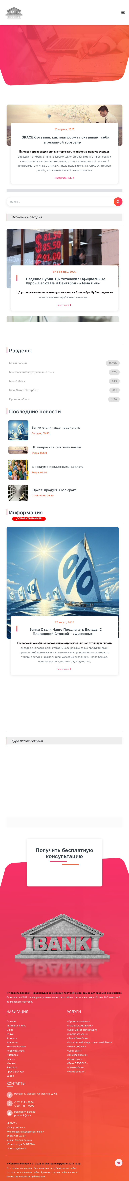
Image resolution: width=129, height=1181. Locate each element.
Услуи (10, 1033)
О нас (10, 1029)
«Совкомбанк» (76, 1067)
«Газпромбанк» (16, 1127)
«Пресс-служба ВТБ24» (21, 1144)
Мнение (11, 1063)
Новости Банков (16, 1046)
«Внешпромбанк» (77, 1054)
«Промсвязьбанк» (78, 1033)
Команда (12, 1038)
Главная (11, 1021)
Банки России (63, 363)
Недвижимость (16, 1050)
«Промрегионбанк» (78, 1021)
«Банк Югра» (75, 1059)
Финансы (12, 1067)
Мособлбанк (63, 381)
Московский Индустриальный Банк (63, 372)
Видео (10, 1075)
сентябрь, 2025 (64, 271)
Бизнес (11, 1059)
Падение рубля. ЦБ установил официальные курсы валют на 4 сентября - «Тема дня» (65, 281)
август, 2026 (64, 622)
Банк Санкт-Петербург (63, 390)
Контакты (12, 1042)
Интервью (12, 1054)
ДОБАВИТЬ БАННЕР (29, 518)
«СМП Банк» (74, 1050)
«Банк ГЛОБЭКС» (77, 1063)
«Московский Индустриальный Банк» (89, 1042)
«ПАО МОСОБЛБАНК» (80, 1025)
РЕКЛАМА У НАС (16, 1025)
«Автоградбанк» (16, 1148)
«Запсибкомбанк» (78, 1038)
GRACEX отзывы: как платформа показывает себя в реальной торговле (65, 139)
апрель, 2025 (64, 129)
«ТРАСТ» (12, 1123)
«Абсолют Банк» (16, 1135)
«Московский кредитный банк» (25, 1131)
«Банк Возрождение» (19, 1140)
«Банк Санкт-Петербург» (82, 1029)
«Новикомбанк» (76, 1046)
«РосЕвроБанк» (76, 1071)
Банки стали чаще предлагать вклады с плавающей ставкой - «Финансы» (66, 632)
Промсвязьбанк (63, 399)
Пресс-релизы (15, 1071)
